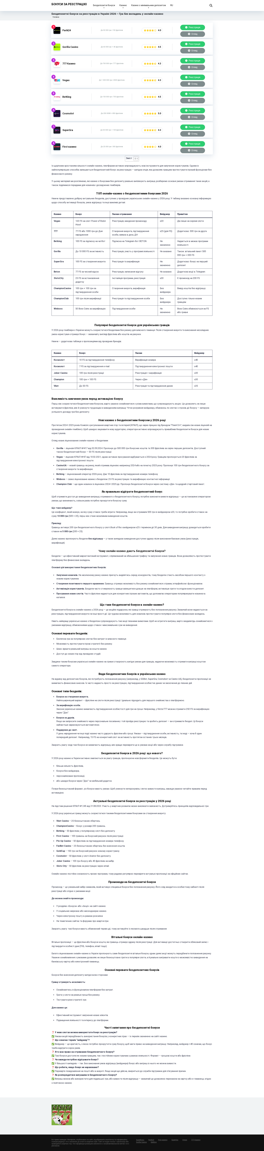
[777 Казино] (56, 66)
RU (171, 5)
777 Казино (68, 63)
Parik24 (66, 30)
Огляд (194, 34)
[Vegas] (56, 83)
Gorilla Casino (70, 47)
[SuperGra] (56, 132)
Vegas (66, 80)
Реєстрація (194, 27)
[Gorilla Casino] (56, 49)
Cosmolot (68, 113)
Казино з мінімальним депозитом (148, 5)
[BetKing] (56, 99)
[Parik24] (56, 33)
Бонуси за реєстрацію (69, 4)
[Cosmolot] (56, 116)
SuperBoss (140, 1140)
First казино (69, 146)
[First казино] (56, 149)
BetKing (66, 96)
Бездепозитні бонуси (104, 5)
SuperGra (67, 130)
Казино (123, 5)
